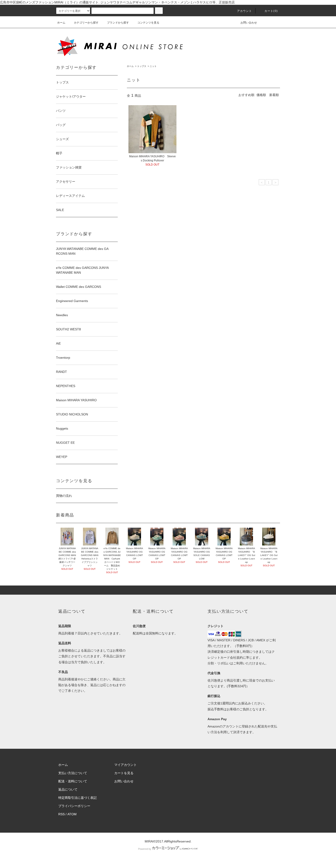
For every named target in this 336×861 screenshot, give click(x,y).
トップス (141, 66)
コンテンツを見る (148, 22)
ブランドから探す (118, 22)
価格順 (261, 95)
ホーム (61, 22)
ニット (153, 66)
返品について (67, 789)
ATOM (72, 814)
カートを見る (123, 773)
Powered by (144, 849)
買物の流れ (64, 495)
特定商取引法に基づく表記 (77, 798)
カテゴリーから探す (86, 22)
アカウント (244, 11)
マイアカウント (125, 765)
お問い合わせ (248, 22)
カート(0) (271, 11)
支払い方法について (72, 773)
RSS (61, 814)
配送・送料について (72, 781)
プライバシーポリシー (74, 806)
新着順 (274, 95)
